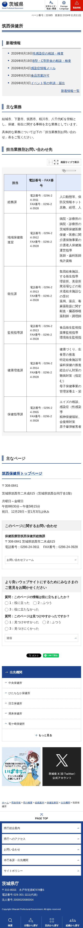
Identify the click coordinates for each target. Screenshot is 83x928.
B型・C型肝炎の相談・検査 (52, 60)
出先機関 (16, 672)
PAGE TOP (41, 818)
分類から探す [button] (31, 925)
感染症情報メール (43, 68)
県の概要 (27, 802)
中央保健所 (15, 682)
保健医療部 (52, 802)
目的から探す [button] (52, 925)
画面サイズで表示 (70, 162)
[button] (64, 5)
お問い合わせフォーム (20, 559)
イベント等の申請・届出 (48, 83)
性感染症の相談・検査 (48, 53)
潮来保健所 (15, 713)
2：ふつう (45, 602)
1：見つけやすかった (24, 622)
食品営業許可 (40, 75)
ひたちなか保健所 (19, 693)
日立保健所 (15, 703)
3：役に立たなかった (24, 609)
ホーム (5, 802)
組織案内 (39, 802)
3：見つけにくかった (24, 628)
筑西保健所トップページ (22, 473)
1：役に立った (19, 602)
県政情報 (16, 802)
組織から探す (73, 925)
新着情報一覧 (70, 91)
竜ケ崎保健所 (16, 723)
